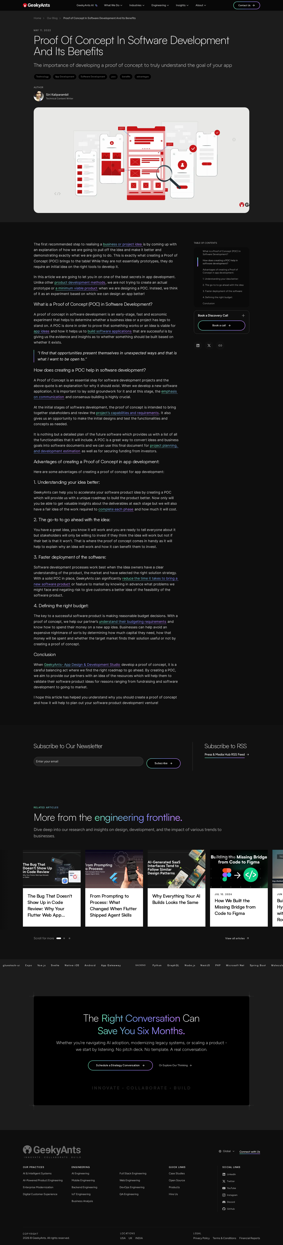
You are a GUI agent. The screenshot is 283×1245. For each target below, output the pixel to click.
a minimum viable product (76, 288)
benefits (126, 76)
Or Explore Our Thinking (173, 1065)
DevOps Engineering (132, 1187)
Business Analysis (82, 1201)
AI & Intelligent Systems (37, 1173)
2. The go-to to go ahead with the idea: (223, 285)
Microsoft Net (214, 965)
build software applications (109, 331)
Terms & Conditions (224, 1238)
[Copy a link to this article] (220, 345)
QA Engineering (129, 1194)
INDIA (139, 1238)
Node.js (169, 965)
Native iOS (51, 965)
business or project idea (123, 244)
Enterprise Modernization (38, 1187)
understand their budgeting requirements (132, 622)
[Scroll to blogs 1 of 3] (58, 938)
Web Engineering (130, 1180)
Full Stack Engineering (133, 1173)
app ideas (41, 331)
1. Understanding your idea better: (221, 278)
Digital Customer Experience (40, 1194)
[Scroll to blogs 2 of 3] (64, 938)
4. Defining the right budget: (218, 297)
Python (136, 965)
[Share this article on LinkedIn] (198, 345)
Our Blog (52, 18)
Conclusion (209, 303)
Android (69, 965)
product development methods (79, 282)
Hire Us (173, 1194)
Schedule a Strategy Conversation (118, 1065)
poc (113, 76)
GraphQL (153, 965)
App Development (64, 76)
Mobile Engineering (83, 1180)
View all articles (235, 938)
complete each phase (115, 509)
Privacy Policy (201, 1238)
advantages (143, 76)
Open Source (177, 1180)
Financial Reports (249, 1238)
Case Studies (177, 1173)
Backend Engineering (84, 1187)
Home (37, 18)
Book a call (219, 325)
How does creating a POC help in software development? (220, 262)
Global (227, 1151)
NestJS (184, 965)
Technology (42, 76)
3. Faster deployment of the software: (223, 291)
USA (123, 1238)
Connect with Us (249, 1151)
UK (130, 1238)
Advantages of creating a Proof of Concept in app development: (220, 271)
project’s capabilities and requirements (127, 413)
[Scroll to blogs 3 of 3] (69, 938)
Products (174, 1187)
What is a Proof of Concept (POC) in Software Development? (222, 253)
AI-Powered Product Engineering (43, 1180)
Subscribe (161, 763)
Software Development (93, 76)
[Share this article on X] (209, 345)
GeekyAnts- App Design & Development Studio (82, 665)
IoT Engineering (81, 1194)
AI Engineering (80, 1173)
